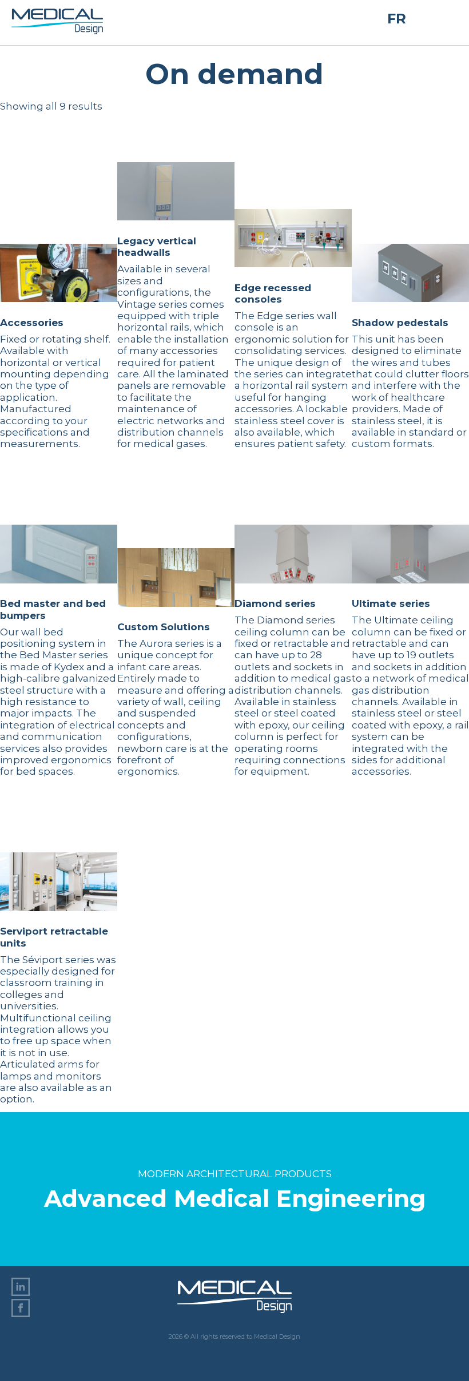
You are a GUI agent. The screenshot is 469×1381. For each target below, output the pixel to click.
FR (396, 19)
